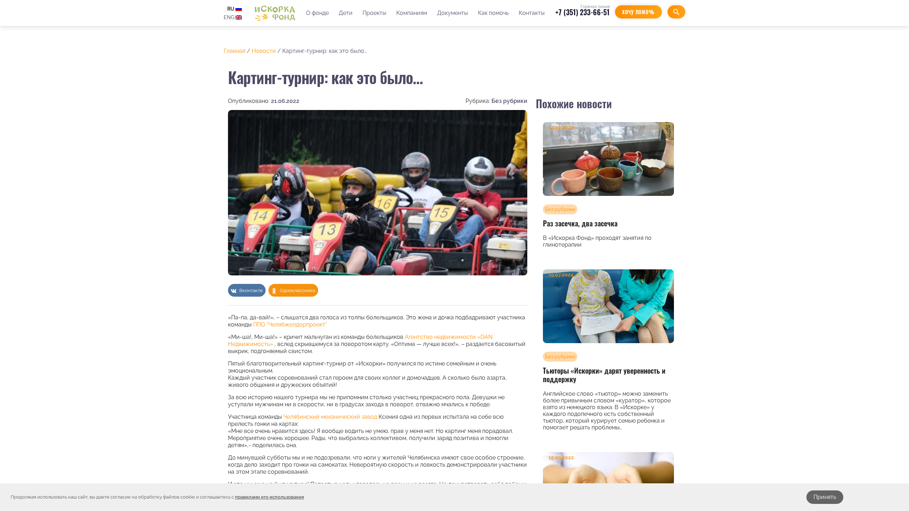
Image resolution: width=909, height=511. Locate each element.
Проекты (374, 13)
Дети (346, 13)
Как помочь (493, 13)
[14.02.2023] (608, 158)
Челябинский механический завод (330, 416)
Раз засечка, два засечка (580, 223)
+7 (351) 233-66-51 (582, 12)
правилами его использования (269, 497)
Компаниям (411, 13)
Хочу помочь (638, 12)
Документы (452, 13)
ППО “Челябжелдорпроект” (290, 324)
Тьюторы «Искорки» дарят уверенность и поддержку (604, 374)
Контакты (532, 13)
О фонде (317, 13)
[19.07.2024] (608, 306)
